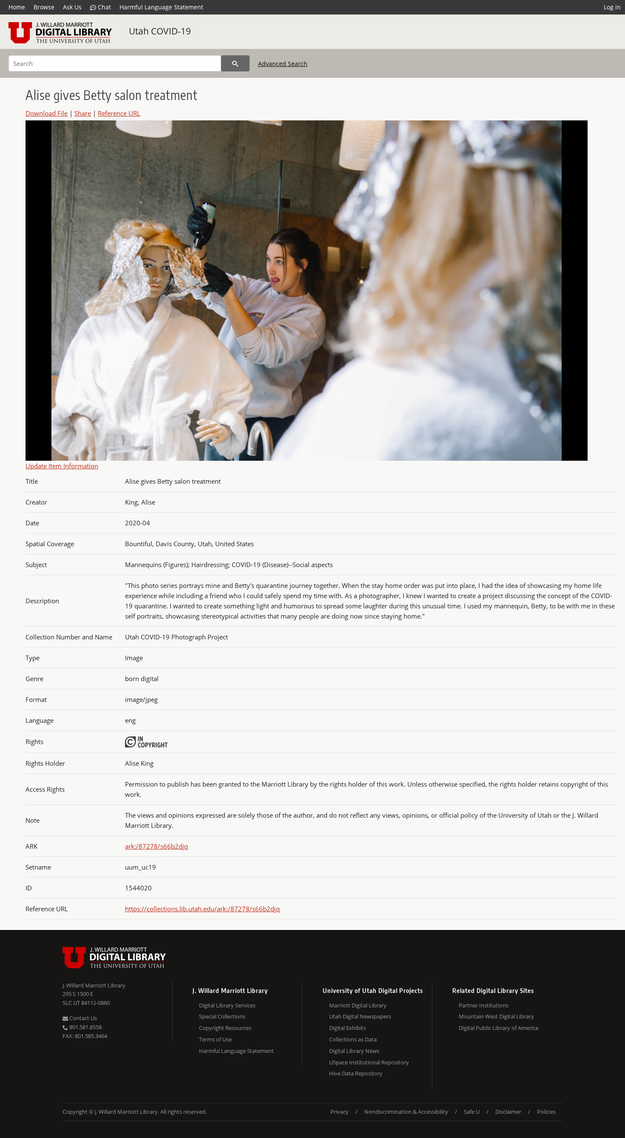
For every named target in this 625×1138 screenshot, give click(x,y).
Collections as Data (353, 1039)
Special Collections (222, 1016)
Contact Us (82, 1018)
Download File (47, 113)
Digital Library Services (227, 1005)
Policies (546, 1111)
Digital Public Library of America (498, 1028)
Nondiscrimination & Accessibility (406, 1111)
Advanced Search (282, 64)
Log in (612, 7)
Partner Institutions (484, 1005)
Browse (44, 7)
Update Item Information (62, 466)
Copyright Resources (225, 1028)
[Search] (235, 63)
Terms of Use (215, 1039)
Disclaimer (508, 1111)
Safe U (472, 1111)
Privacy (339, 1111)
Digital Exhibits (347, 1028)
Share (82, 113)
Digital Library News (354, 1051)
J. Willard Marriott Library (93, 985)
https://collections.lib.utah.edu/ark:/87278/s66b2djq (202, 908)
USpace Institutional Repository (369, 1062)
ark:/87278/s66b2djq (156, 846)
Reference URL (119, 113)
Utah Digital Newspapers (360, 1016)
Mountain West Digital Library (496, 1016)
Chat (103, 7)
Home (17, 7)
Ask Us (72, 7)
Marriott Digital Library (357, 1005)
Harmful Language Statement (161, 7)
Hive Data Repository (356, 1073)
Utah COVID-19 (160, 31)
